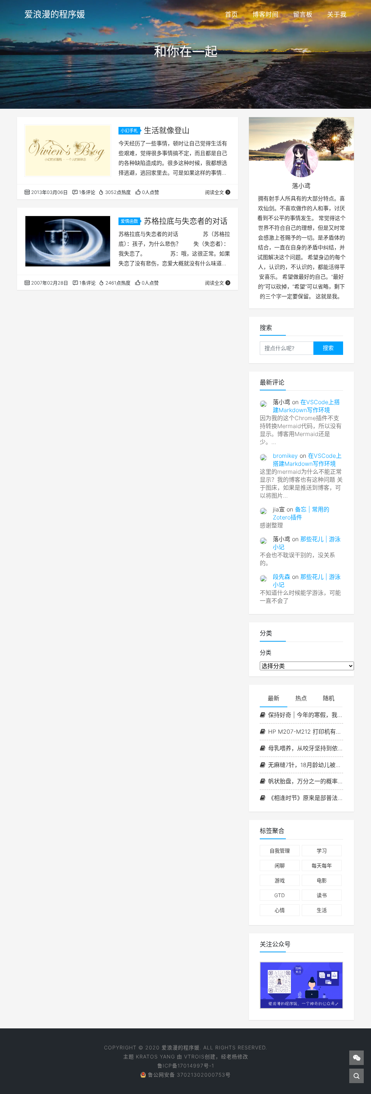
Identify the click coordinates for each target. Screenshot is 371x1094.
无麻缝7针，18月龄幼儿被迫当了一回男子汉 (305, 764)
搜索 (328, 347)
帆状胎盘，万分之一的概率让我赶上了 (305, 781)
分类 (265, 652)
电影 (322, 880)
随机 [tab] (328, 698)
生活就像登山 (166, 130)
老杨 (231, 1056)
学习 (322, 851)
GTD (279, 895)
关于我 (337, 14)
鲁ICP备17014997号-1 (185, 1065)
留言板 (303, 14)
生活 (322, 910)
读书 (322, 895)
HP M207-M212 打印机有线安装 (305, 731)
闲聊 (280, 865)
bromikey (285, 455)
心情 (280, 910)
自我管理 (280, 851)
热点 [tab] (301, 698)
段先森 (281, 576)
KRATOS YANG (155, 1056)
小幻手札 (129, 130)
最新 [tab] (273, 698)
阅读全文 (214, 192)
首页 (231, 14)
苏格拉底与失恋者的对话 (186, 220)
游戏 (280, 880)
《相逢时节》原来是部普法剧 (305, 797)
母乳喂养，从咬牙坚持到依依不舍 (305, 748)
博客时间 (266, 14)
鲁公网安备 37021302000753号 (189, 1075)
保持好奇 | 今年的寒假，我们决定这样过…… (305, 714)
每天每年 (322, 865)
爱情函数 (129, 221)
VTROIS (194, 1056)
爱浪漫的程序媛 (54, 14)
